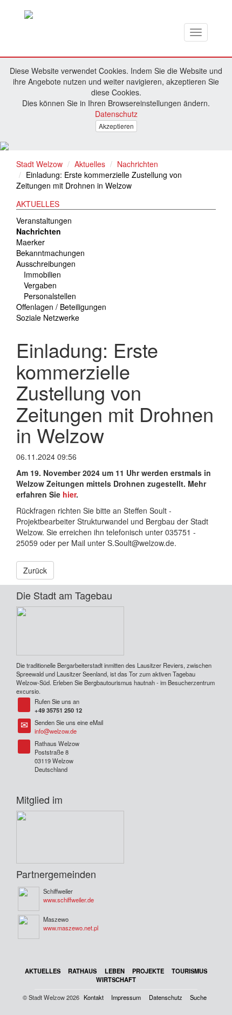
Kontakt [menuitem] (94, 997)
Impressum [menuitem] (126, 997)
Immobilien (42, 274)
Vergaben (40, 285)
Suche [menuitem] (198, 997)
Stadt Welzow (39, 163)
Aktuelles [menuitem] (42, 970)
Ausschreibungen (46, 263)
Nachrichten (137, 163)
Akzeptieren (116, 125)
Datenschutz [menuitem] (165, 997)
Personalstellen (50, 296)
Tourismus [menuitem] (189, 970)
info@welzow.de (56, 731)
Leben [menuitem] (115, 970)
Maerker (30, 242)
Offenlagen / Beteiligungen (61, 306)
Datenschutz (116, 113)
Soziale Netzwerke (47, 317)
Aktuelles (89, 163)
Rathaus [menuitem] (82, 970)
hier (69, 494)
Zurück (35, 570)
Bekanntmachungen (50, 252)
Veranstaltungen (44, 220)
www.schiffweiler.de (68, 899)
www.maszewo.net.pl (70, 927)
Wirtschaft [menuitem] (116, 979)
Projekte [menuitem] (148, 970)
